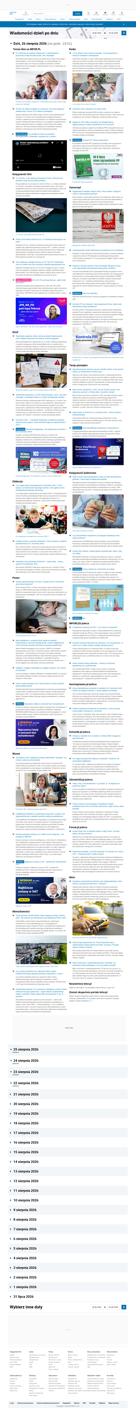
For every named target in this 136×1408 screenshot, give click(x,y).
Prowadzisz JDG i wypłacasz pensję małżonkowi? (31, 809)
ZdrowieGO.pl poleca (81, 779)
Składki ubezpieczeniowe (95, 1383)
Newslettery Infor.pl (80, 983)
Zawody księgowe (15, 1364)
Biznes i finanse (73, 1355)
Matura (31, 1390)
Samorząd (75, 187)
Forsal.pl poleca (78, 827)
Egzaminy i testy (34, 1386)
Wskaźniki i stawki (93, 1375)
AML (88, 1367)
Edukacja (109, 19)
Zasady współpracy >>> (83, 1001)
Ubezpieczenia (33, 1360)
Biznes (38, 19)
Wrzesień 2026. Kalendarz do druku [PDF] (89, 109)
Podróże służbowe (93, 1386)
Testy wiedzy (33, 1395)
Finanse (109, 1360)
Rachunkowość (14, 1357)
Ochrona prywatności (25, 1403)
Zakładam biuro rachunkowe (96, 1355)
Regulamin (67, 1403)
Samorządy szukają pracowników (82, 530)
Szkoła (31, 1381)
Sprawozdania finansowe (95, 1364)
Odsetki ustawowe (93, 1388)
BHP (30, 1364)
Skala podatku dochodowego (96, 1390)
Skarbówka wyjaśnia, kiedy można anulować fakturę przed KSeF (36, 390)
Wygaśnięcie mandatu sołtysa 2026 (83, 245)
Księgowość (19, 19)
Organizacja (13, 1378)
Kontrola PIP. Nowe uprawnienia (95, 140)
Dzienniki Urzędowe (55, 1383)
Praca (50, 1364)
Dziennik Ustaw (53, 1378)
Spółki (70, 1357)
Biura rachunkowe (93, 1352)
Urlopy (31, 1362)
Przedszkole (33, 1378)
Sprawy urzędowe (54, 1362)
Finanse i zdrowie (73, 1367)
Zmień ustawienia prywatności (48, 1403)
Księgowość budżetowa (82, 472)
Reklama (102, 1403)
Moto (86, 19)
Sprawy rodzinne (54, 1355)
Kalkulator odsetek (74, 1386)
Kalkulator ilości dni (74, 1381)
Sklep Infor (52, 1367)
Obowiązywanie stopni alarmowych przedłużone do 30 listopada (97, 250)
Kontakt (92, 1403)
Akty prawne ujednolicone (57, 1388)
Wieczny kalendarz (90, 293)
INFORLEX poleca (79, 623)
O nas (12, 1403)
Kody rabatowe (111, 1383)
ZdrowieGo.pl (111, 1378)
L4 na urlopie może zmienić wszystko (84, 104)
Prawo (62, 19)
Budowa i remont (112, 1362)
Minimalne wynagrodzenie (95, 1381)
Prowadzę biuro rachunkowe (96, 1357)
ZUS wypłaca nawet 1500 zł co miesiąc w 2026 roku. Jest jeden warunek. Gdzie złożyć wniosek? (64, 24)
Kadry (30, 19)
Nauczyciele (33, 1383)
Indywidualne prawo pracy (37, 1355)
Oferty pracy (111, 1393)
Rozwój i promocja (15, 1386)
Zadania (12, 1383)
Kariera (76, 1403)
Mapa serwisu (114, 1403)
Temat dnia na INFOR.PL (27, 49)
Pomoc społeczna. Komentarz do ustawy (98, 569)
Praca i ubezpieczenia (75, 1360)
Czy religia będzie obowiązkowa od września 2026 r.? (32, 536)
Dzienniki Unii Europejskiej (57, 1386)
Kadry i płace (14, 1388)
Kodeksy (51, 1390)
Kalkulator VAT (72, 1383)
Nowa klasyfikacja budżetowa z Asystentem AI (100, 428)
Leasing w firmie (73, 1364)
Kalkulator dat (72, 1378)
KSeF (119, 19)
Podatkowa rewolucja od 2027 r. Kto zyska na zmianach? (95, 627)
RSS (84, 1403)
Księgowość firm (22, 174)
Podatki (12, 1355)
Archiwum (110, 1381)
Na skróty (110, 1375)
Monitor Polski (53, 1381)
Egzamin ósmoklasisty (36, 1393)
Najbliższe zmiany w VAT (23, 906)
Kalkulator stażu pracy (75, 1388)
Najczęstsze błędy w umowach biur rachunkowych (44, 704)
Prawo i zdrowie (54, 1369)
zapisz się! (110, 987)
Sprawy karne (53, 1357)
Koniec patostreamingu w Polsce (26, 635)
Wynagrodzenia (34, 1357)
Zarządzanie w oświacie (36, 1388)
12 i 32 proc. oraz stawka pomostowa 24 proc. (30, 234)
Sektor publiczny (50, 19)
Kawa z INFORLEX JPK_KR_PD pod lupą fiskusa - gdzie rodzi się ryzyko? (39, 326)
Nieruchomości (97, 19)
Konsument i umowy (55, 1360)
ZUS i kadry (13, 1362)
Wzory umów (111, 1386)
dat (84, 618)
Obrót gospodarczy (16, 1360)
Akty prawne (53, 1375)
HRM (30, 1367)
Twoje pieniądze (74, 19)
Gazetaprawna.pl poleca (83, 684)
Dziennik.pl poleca (79, 731)
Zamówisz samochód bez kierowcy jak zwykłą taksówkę (89, 937)
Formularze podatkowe (114, 1388)
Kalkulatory (72, 1375)
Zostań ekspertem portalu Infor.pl (88, 992)
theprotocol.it (111, 1390)
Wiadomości (110, 1355)
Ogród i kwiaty (111, 1364)
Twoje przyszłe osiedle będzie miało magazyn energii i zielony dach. (37, 966)
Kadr (71, 49)
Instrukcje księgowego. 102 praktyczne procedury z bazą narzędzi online (38, 476)
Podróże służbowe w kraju (95, 1378)
